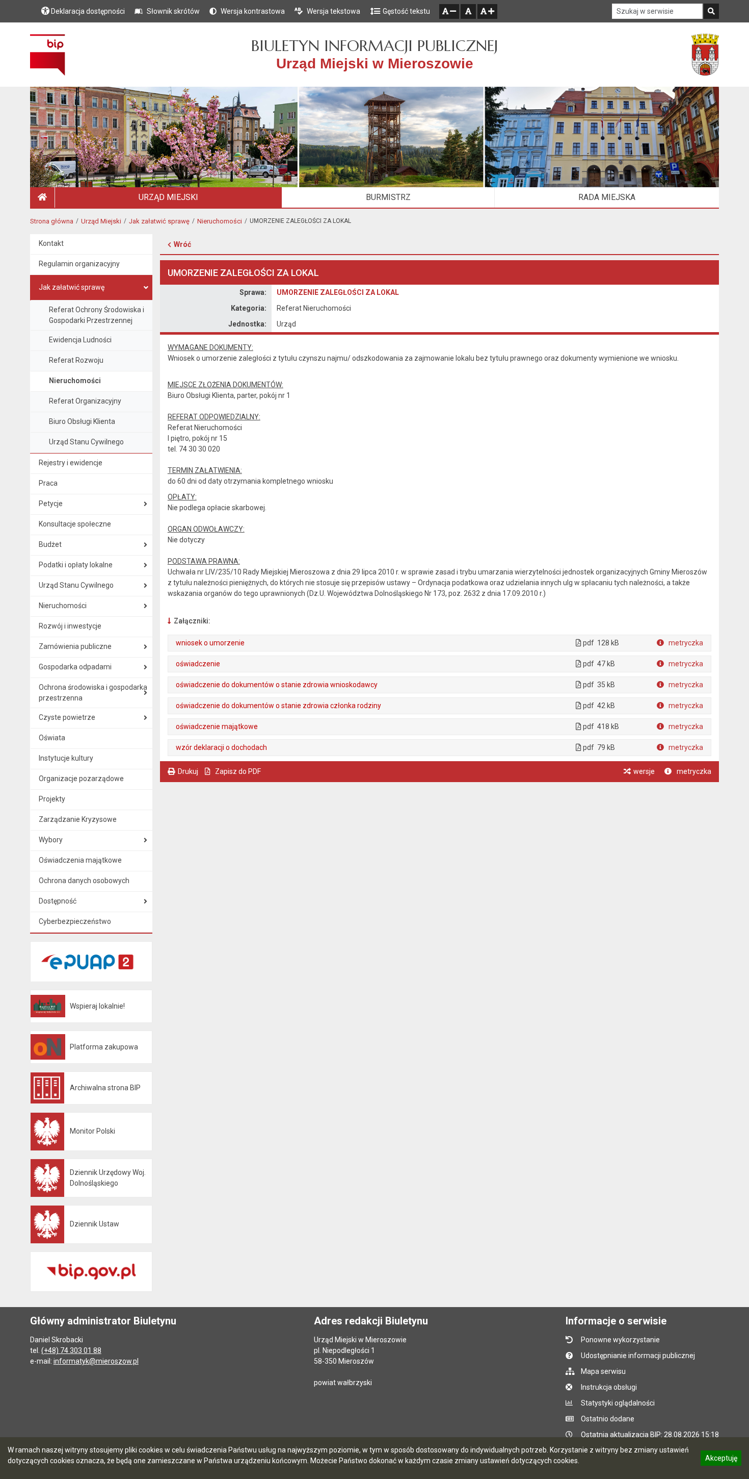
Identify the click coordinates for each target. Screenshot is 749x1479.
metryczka (685, 643)
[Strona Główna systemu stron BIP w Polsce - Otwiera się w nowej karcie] (47, 55)
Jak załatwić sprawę (159, 221)
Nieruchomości (219, 221)
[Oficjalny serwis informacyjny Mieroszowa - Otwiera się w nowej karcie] (705, 55)
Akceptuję (721, 1459)
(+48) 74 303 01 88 (71, 1350)
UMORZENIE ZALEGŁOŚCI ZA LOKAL (338, 292)
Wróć (182, 244)
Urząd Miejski (101, 221)
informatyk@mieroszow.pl (96, 1361)
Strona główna (51, 221)
